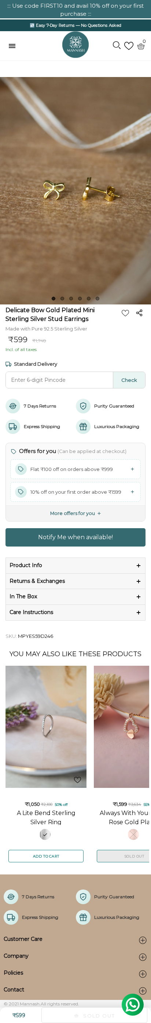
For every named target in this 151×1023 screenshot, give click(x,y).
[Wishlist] (128, 46)
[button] (75, 469)
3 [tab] (71, 298)
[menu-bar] (13, 45)
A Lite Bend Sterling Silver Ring (46, 817)
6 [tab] (97, 298)
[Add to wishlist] (125, 313)
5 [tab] (89, 298)
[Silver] (45, 834)
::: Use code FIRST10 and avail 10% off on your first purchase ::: (75, 9)
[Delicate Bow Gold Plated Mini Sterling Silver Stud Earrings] (75, 190)
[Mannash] (75, 45)
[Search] (116, 45)
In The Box (23, 596)
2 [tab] (62, 298)
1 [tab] (53, 298)
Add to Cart (46, 856)
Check (129, 380)
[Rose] (133, 834)
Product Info (26, 565)
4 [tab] (80, 298)
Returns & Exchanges (37, 581)
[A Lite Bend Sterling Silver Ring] (45, 727)
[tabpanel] (75, 190)
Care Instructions (31, 612)
